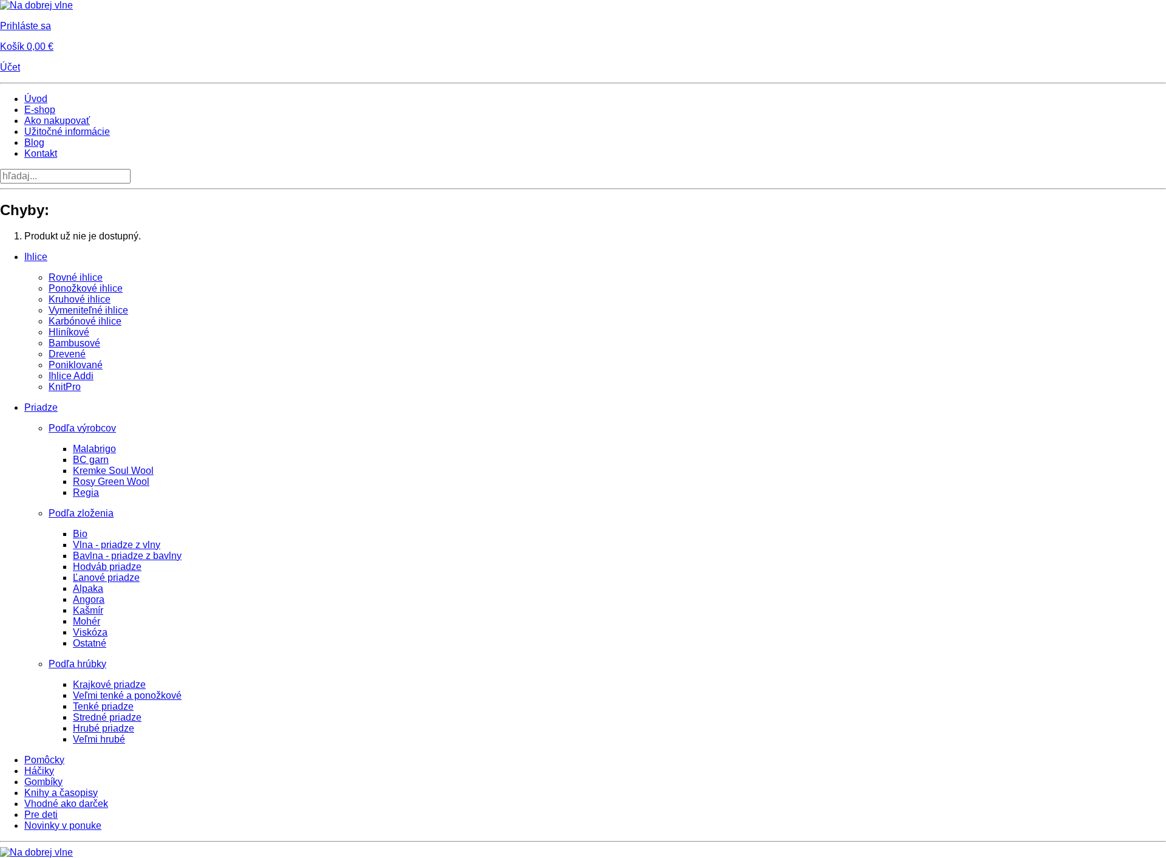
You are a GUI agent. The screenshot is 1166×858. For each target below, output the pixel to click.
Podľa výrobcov (82, 428)
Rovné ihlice (76, 277)
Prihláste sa (25, 26)
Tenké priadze (103, 706)
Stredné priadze (107, 717)
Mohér (86, 621)
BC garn (91, 460)
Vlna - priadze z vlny (116, 545)
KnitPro (65, 387)
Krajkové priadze (109, 684)
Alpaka (88, 588)
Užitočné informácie (67, 131)
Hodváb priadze (107, 566)
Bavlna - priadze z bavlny (127, 556)
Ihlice (35, 257)
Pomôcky (44, 760)
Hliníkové (69, 332)
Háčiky (39, 771)
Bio (80, 534)
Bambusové (74, 343)
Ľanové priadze (106, 577)
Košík (26, 46)
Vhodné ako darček (66, 803)
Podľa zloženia (81, 513)
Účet (10, 67)
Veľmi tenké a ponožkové (127, 695)
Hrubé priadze (103, 728)
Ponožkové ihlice (86, 288)
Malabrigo (94, 449)
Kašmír (88, 610)
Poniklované (76, 365)
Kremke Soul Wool (113, 470)
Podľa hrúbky (77, 664)
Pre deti (41, 814)
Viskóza (90, 632)
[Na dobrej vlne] (36, 5)
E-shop (39, 110)
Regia (86, 492)
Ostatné (89, 643)
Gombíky (43, 782)
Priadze (41, 407)
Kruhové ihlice (80, 299)
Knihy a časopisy (61, 793)
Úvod (35, 99)
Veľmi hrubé (99, 739)
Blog (34, 142)
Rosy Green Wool (111, 481)
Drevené (67, 354)
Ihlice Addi (71, 376)
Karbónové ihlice (85, 321)
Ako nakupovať (57, 120)
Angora (88, 599)
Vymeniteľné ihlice (88, 310)
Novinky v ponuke (62, 825)
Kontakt (40, 153)
